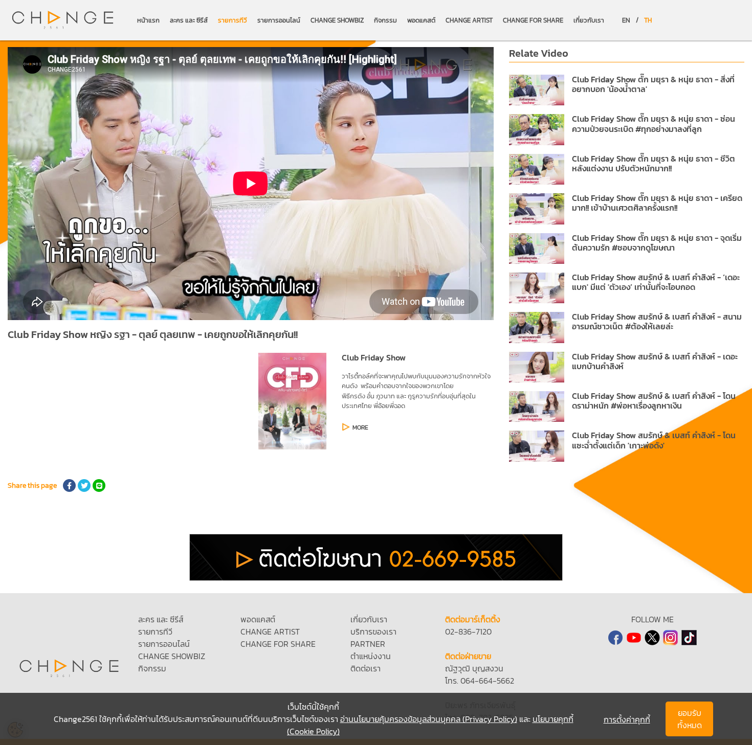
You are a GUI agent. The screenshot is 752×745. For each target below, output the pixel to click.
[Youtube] (634, 637)
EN (626, 20)
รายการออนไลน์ (278, 20)
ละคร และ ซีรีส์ (189, 20)
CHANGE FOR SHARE (533, 20)
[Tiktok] (689, 637)
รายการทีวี (232, 20)
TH (648, 20)
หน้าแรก (148, 20)
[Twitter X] (652, 637)
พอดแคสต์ (421, 20)
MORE (360, 427)
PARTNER (367, 644)
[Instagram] (670, 637)
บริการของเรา (373, 631)
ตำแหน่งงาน (370, 656)
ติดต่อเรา (365, 668)
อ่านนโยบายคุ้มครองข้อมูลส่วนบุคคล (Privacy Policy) (428, 719)
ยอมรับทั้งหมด (689, 719)
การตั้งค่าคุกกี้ (627, 719)
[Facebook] (615, 637)
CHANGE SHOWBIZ (337, 20)
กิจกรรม (385, 20)
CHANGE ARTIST (469, 20)
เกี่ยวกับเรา (588, 20)
